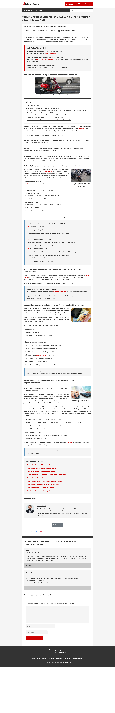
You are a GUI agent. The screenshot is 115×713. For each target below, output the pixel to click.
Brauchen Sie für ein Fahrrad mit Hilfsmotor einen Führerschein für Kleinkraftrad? (51, 115)
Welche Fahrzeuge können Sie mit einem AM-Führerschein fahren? (44, 113)
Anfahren (69, 442)
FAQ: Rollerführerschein (33, 105)
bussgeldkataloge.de (29, 26)
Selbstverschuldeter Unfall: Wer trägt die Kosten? (41, 491)
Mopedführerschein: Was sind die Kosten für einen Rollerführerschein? (45, 117)
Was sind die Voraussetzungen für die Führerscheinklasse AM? (43, 108)
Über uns (44, 658)
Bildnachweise (67, 658)
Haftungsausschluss (77, 658)
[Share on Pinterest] (41, 532)
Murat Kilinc (72, 30)
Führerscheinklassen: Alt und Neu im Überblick (40, 487)
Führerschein (39, 26)
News (38, 658)
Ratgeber (33, 658)
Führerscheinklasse (50, 53)
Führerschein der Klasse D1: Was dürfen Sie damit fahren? (43, 484)
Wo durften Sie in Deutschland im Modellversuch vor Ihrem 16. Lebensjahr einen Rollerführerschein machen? (58, 110)
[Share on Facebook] (36, 532)
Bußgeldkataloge (28, 10)
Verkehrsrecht (39, 10)
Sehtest (61, 133)
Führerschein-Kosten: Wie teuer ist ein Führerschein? (42, 468)
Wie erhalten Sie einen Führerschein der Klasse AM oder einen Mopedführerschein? (49, 120)
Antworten (28, 565)
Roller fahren (48, 171)
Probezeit (63, 451)
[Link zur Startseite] (31, 3)
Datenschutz (59, 658)
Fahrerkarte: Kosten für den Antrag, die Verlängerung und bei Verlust (46, 474)
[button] (79, 4)
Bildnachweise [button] (57, 525)
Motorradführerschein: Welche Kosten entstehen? (41, 471)
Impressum (51, 658)
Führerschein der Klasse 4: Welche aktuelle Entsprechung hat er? (45, 481)
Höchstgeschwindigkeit (33, 184)
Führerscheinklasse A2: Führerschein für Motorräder (42, 465)
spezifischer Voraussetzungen (44, 59)
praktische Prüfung (41, 355)
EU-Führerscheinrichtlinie (50, 26)
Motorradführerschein (59, 291)
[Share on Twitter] (32, 532)
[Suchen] (90, 10)
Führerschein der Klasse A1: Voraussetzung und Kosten (43, 478)
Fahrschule (81, 128)
